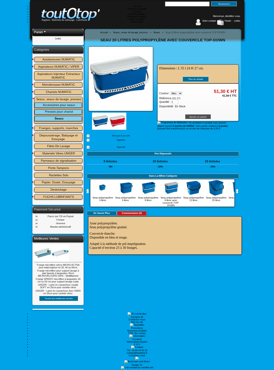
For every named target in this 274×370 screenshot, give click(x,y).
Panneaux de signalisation (58, 160)
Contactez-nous (137, 319)
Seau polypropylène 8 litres (148, 198)
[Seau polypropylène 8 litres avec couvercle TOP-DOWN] (170, 195)
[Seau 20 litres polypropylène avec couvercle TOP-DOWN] (100, 128)
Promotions (137, 328)
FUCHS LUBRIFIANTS (58, 196)
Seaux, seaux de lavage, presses (58, 99)
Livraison (137, 11)
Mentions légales (137, 14)
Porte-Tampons (58, 168)
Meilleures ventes (46, 238)
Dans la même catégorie (163, 176)
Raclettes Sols (58, 175)
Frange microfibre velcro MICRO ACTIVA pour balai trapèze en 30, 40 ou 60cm (58, 266)
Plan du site (137, 322)
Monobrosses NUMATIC (58, 84)
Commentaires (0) (132, 213)
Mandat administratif (60, 226)
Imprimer (121, 140)
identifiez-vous (232, 16)
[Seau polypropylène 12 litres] (193, 195)
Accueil (137, 6)
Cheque (60, 219)
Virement (60, 223)
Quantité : (164, 101)
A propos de (137, 317)
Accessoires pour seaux (59, 105)
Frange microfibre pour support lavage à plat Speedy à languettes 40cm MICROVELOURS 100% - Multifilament (58, 273)
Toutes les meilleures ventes (59, 298)
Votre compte (209, 20)
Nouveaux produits (137, 8)
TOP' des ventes (137, 333)
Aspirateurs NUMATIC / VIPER (58, 66)
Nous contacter (137, 19)
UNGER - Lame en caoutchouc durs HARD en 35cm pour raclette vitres (58, 292)
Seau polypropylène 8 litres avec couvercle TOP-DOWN (171, 201)
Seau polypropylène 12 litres (193, 198)
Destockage (137, 21)
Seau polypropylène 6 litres (125, 198)
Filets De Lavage (58, 146)
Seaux (59, 118)
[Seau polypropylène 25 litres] (216, 195)
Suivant (237, 191)
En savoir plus (102, 213)
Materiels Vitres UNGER (58, 153)
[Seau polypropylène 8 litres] (148, 195)
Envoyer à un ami (121, 135)
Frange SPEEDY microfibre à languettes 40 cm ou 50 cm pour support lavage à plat (58, 280)
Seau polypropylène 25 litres (216, 198)
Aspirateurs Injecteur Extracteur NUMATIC (59, 75)
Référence (165, 98)
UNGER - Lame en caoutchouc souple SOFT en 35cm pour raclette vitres (58, 286)
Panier (38, 32)
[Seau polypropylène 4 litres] (102, 195)
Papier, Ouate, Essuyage (58, 182)
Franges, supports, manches (58, 128)
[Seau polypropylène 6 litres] (125, 195)
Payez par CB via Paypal (60, 216)
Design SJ (137, 365)
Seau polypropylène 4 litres (102, 198)
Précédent (88, 191)
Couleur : (164, 93)
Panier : (228, 20)
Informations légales (137, 341)
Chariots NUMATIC (58, 92)
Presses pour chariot (59, 111)
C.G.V (137, 344)
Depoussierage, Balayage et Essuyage (59, 137)
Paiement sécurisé (137, 16)
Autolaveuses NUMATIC (58, 59)
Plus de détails (195, 79)
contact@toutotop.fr (137, 353)
